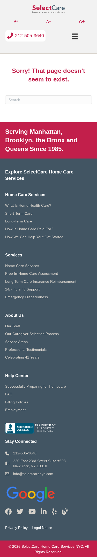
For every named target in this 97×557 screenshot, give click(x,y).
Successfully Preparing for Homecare (35, 386)
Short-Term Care (19, 213)
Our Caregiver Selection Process (32, 334)
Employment (15, 410)
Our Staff (12, 326)
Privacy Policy (16, 528)
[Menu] (74, 36)
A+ (16, 21)
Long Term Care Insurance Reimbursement (40, 281)
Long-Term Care (18, 221)
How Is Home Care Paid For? (29, 229)
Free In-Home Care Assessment (31, 273)
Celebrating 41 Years (22, 357)
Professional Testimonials (26, 349)
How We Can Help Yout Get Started (34, 237)
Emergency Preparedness (26, 297)
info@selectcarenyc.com (33, 474)
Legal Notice (42, 528)
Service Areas (16, 342)
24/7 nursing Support (22, 289)
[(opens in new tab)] (31, 493)
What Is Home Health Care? (28, 205)
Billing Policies (16, 402)
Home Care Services (22, 266)
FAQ (8, 394)
